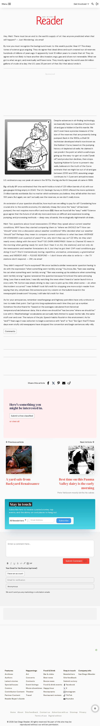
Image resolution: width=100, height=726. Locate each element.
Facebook (70, 684)
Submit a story (70, 681)
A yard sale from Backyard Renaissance (22, 481)
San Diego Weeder (86, 674)
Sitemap (74, 712)
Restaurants (49, 691)
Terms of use (41, 716)
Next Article (86, 442)
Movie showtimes (34, 688)
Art (27, 674)
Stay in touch (69, 670)
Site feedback (69, 677)
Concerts (30, 677)
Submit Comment (74, 561)
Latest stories (11, 681)
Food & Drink (49, 670)
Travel (29, 695)
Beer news (48, 677)
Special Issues (11, 684)
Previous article (16, 442)
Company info (84, 670)
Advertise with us (60, 712)
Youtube (69, 699)
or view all (14, 421)
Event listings (32, 684)
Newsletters (69, 674)
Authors (8, 677)
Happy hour (48, 688)
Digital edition (55, 716)
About (20, 712)
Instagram (70, 691)
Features (9, 670)
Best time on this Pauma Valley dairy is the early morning (76, 483)
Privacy (82, 712)
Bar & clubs (48, 674)
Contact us (45, 712)
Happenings (31, 670)
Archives (9, 674)
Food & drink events (52, 684)
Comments (10, 331)
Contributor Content (14, 691)
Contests (30, 681)
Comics (8, 688)
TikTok (68, 695)
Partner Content (12, 695)
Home (13, 712)
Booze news (48, 681)
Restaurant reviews (52, 695)
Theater (29, 691)
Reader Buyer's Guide (15, 699)
